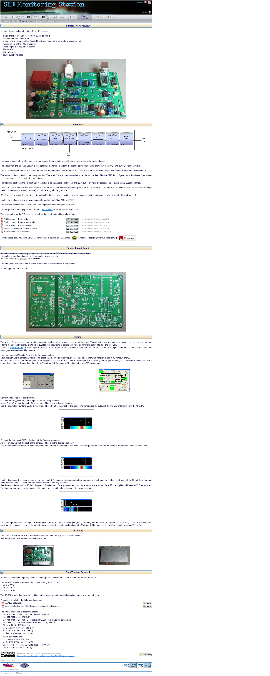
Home (6, 17)
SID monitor (47, 209)
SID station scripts (34, 21)
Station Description (84, 17)
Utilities (98, 17)
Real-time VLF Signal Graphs (19, 17)
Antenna (15, 21)
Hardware (24, 21)
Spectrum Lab (16, 347)
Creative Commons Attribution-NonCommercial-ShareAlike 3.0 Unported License (46, 656)
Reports (34, 17)
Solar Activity (48, 17)
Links (110, 17)
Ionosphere (61, 17)
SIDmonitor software (48, 21)
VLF (73, 17)
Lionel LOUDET (41, 653)
